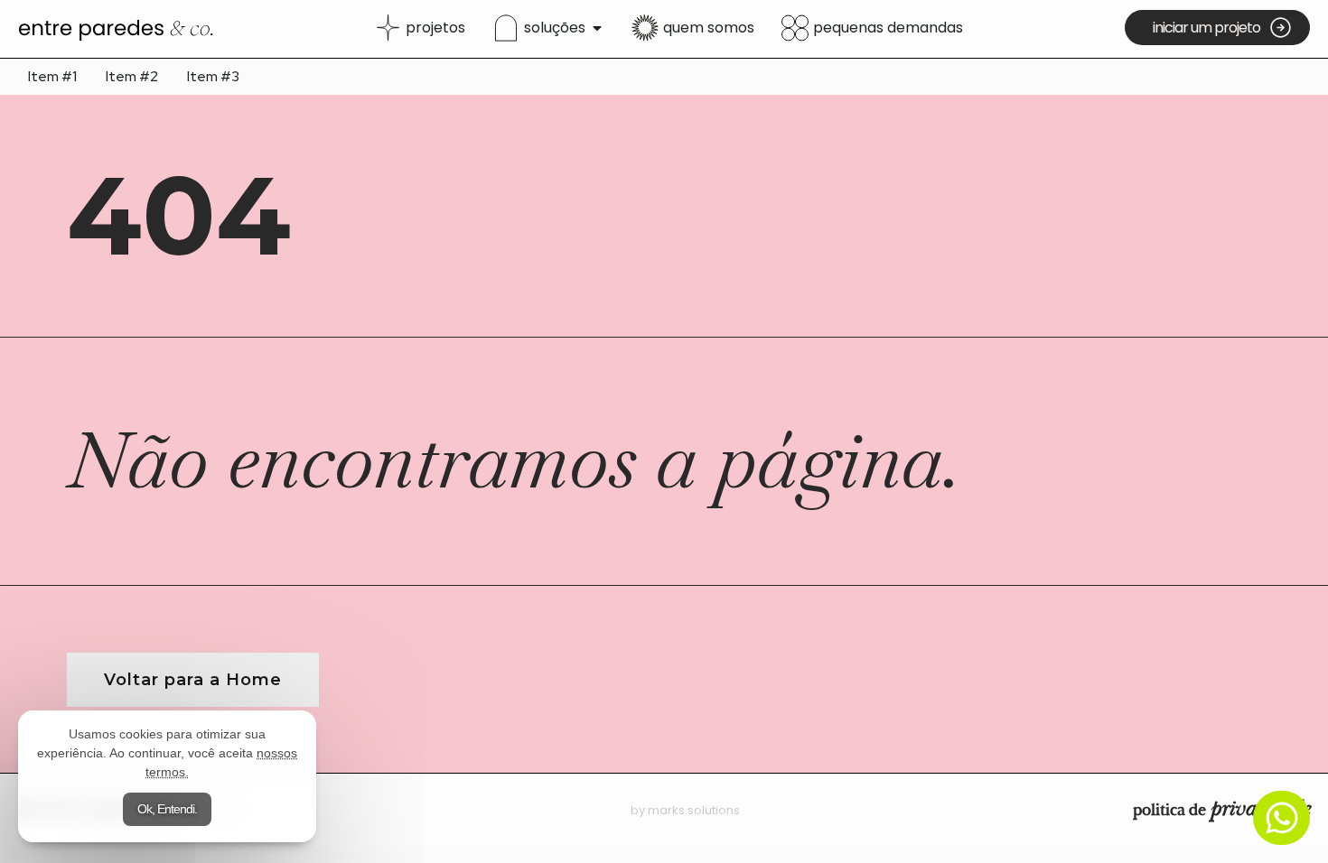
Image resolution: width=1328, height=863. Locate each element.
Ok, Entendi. (167, 809)
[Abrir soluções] (597, 28)
